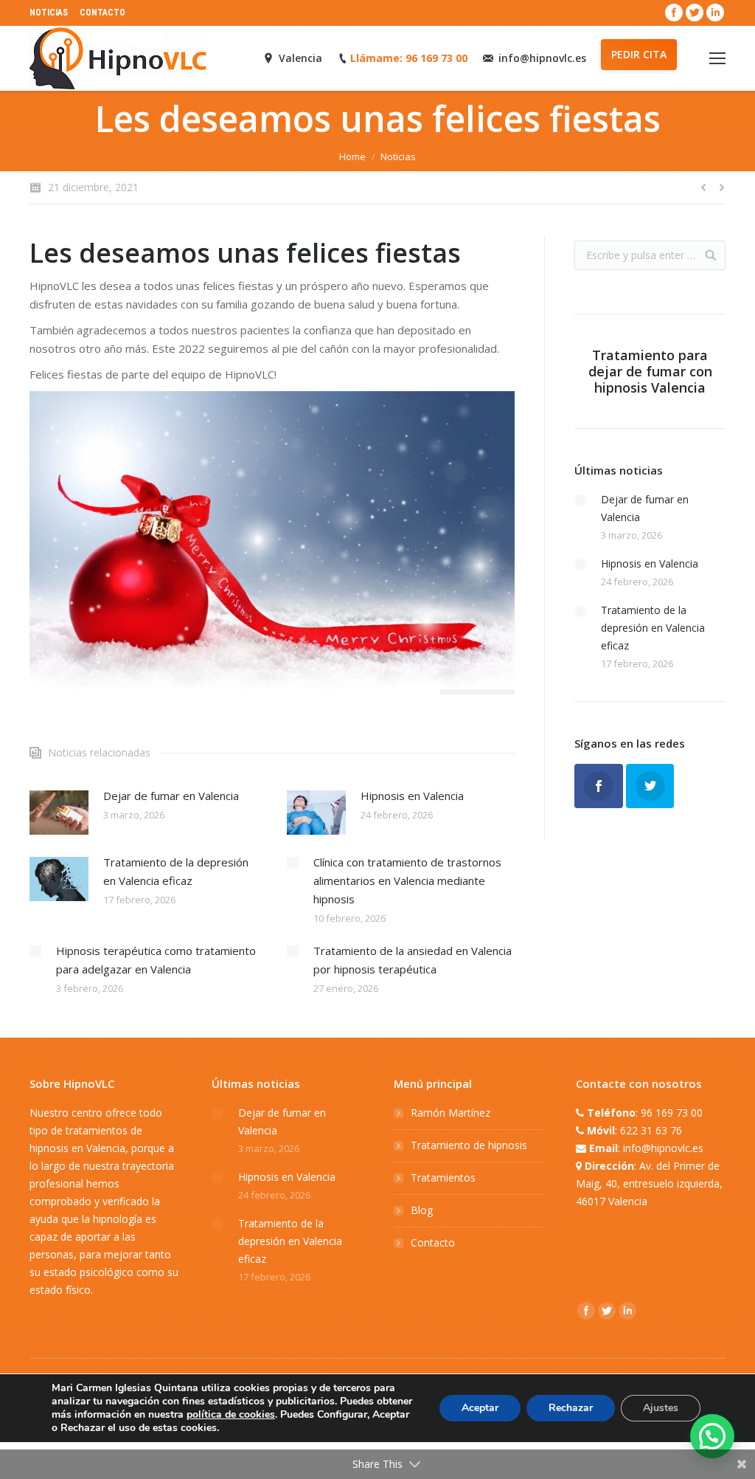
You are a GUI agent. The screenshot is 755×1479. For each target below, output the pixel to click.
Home (352, 156)
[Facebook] (674, 12)
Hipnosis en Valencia (412, 795)
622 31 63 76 (651, 1130)
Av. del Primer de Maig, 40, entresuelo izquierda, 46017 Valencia (649, 1183)
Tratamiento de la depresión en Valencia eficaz (175, 871)
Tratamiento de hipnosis (469, 1145)
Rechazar (571, 1408)
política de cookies (231, 1414)
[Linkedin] (715, 12)
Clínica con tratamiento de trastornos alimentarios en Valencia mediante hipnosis (407, 880)
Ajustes (660, 1408)
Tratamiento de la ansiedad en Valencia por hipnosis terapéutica (412, 959)
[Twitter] (694, 12)
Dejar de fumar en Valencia (171, 795)
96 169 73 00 (672, 1113)
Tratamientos (443, 1178)
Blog (422, 1210)
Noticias (398, 156)
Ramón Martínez (450, 1113)
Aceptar (480, 1408)
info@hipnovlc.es (542, 58)
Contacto (433, 1242)
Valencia (300, 58)
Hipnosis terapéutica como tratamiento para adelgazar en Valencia (156, 959)
